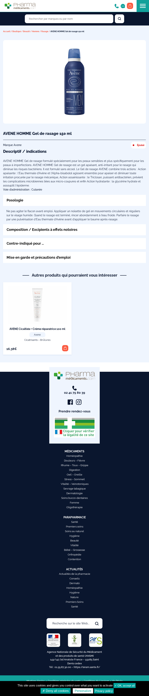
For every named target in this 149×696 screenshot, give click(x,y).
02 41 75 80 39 (74, 393)
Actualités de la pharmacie (74, 573)
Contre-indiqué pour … (25, 243)
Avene (37, 334)
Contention (74, 559)
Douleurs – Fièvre (74, 460)
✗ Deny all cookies (55, 690)
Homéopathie (74, 455)
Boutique (16, 31)
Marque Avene (12, 145)
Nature (74, 597)
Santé (74, 521)
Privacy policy (104, 690)
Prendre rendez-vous (74, 411)
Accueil (6, 31)
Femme (74, 502)
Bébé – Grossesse (74, 549)
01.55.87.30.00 (63, 667)
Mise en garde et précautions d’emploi (39, 257)
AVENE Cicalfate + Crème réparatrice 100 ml (37, 328)
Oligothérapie (74, 507)
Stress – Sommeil (74, 479)
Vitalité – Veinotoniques (74, 483)
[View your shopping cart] (130, 6)
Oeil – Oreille (74, 474)
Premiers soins (74, 526)
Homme (35, 31)
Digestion (74, 469)
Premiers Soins (74, 601)
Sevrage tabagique (74, 488)
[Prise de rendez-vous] (123, 6)
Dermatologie (74, 493)
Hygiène (74, 535)
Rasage (44, 31)
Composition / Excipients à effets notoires (42, 230)
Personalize (83, 690)
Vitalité (74, 545)
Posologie (15, 200)
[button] (65, 348)
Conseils (74, 578)
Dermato (74, 583)
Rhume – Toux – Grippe (74, 465)
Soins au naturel (74, 531)
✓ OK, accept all (124, 685)
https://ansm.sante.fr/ (87, 667)
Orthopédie (74, 554)
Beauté (26, 31)
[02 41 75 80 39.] (116, 6)
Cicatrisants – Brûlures (37, 339)
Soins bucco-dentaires (74, 498)
